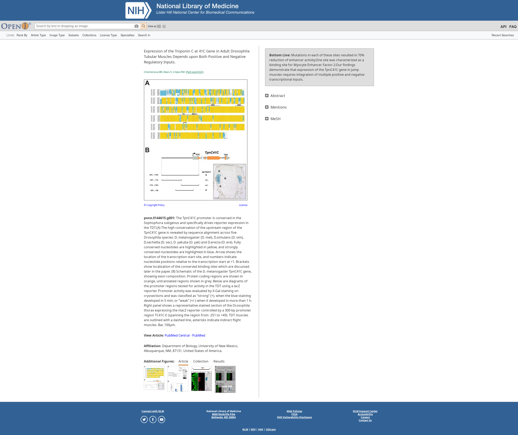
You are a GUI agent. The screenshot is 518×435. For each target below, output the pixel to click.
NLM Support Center (365, 411)
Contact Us (365, 420)
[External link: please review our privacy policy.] (144, 419)
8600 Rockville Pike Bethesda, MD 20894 (223, 416)
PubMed (198, 335)
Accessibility (365, 414)
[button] (22, 35)
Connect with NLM (153, 411)
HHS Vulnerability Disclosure (294, 417)
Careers (365, 417)
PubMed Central (177, 335)
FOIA (294, 414)
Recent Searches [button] (503, 35)
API (503, 26)
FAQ (513, 26)
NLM (245, 429)
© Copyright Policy (154, 205)
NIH (253, 429)
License (243, 205)
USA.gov (271, 429)
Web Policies (294, 411)
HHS (260, 429)
